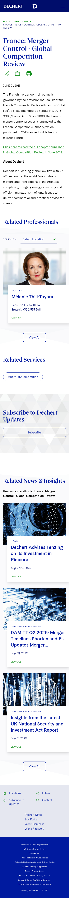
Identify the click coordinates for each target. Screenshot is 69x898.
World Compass (34, 824)
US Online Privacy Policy (34, 849)
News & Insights (24, 21)
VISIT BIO (16, 318)
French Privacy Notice (34, 871)
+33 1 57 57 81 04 (29, 305)
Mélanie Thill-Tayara (32, 297)
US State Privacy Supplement (34, 866)
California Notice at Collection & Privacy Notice (34, 862)
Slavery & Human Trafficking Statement (34, 880)
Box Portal (31, 819)
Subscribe (34, 432)
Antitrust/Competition (23, 377)
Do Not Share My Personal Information (34, 884)
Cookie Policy (34, 853)
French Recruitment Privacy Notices (34, 875)
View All (34, 337)
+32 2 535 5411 (32, 309)
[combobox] (39, 239)
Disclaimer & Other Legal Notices (34, 844)
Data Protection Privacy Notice (34, 858)
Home (6, 21)
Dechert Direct (34, 814)
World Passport (34, 828)
